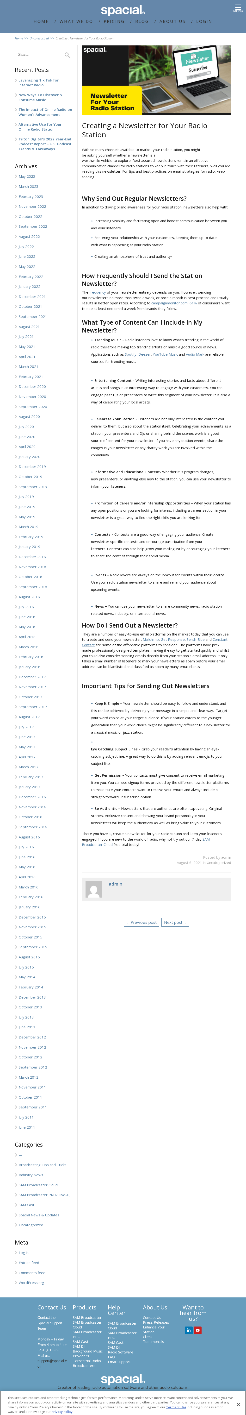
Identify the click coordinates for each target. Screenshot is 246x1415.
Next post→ (175, 922)
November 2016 (32, 807)
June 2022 (27, 256)
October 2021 (30, 306)
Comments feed (32, 1272)
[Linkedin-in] (189, 1330)
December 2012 (32, 1037)
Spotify (130, 354)
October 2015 (30, 937)
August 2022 (29, 236)
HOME (41, 21)
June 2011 (27, 1127)
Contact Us (152, 1317)
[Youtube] (198, 1330)
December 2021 (32, 296)
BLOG (142, 21)
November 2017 (32, 686)
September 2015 (33, 946)
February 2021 (31, 376)
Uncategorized (31, 1224)
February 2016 (31, 896)
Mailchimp (151, 639)
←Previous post (142, 922)
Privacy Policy (62, 1411)
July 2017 (26, 726)
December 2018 (32, 556)
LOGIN (204, 21)
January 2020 (29, 456)
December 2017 (32, 676)
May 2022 (27, 266)
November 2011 (32, 1087)
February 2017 (31, 776)
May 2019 (27, 516)
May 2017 (27, 746)
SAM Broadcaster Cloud (38, 1184)
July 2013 (26, 1017)
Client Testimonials (153, 1339)
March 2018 (28, 646)
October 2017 (30, 696)
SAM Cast (26, 1204)
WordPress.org (31, 1282)
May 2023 (27, 176)
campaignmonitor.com (169, 303)
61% (193, 303)
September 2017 (33, 706)
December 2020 (32, 386)
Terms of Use (176, 1407)
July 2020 (26, 426)
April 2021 (27, 356)
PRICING (114, 21)
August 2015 (29, 957)
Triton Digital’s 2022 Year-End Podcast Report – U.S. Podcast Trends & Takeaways (45, 144)
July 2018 (26, 606)
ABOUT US (173, 21)
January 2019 (29, 546)
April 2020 (27, 446)
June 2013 (27, 1027)
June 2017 (27, 736)
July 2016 (26, 846)
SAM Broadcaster (87, 1317)
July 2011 (26, 1117)
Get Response (173, 639)
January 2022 (29, 286)
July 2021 (26, 336)
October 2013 (30, 1007)
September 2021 (33, 316)
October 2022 (30, 216)
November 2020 (32, 396)
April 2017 (27, 757)
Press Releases (156, 1322)
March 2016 (28, 887)
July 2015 (26, 967)
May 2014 (27, 977)
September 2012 (33, 1067)
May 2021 (27, 346)
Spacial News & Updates (39, 1215)
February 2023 (31, 196)
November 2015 (32, 926)
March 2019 (28, 526)
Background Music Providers (88, 1353)
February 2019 (31, 536)
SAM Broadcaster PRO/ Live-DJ (44, 1194)
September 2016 (33, 826)
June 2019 (27, 506)
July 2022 (26, 246)
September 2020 (33, 406)
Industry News (31, 1174)
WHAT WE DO (76, 21)
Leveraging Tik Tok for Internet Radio (38, 83)
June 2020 (27, 436)
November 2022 (32, 206)
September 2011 (33, 1107)
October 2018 (30, 576)
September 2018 (33, 586)
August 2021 (29, 326)
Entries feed (29, 1262)
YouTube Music (165, 354)
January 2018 (29, 666)
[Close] (238, 1404)
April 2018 (27, 636)
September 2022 (33, 226)
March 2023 (28, 186)
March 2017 (28, 766)
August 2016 (29, 837)
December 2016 (32, 796)
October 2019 (30, 476)
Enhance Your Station (154, 1329)
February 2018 (31, 656)
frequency (97, 292)
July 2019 (26, 496)
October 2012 (30, 1057)
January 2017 (29, 786)
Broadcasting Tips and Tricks (43, 1164)
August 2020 (29, 416)
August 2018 (29, 596)
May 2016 (27, 866)
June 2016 (27, 857)
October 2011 (30, 1097)
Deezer (144, 354)
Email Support (119, 1361)
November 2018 (32, 566)
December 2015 (32, 917)
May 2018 (27, 626)
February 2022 (31, 276)
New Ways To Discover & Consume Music (40, 97)
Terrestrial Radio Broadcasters (87, 1363)
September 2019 (33, 486)
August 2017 (29, 716)
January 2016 (29, 907)
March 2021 (28, 366)
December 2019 (32, 466)
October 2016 (30, 816)
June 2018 (27, 616)
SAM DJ (79, 1346)
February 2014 (31, 987)
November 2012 (32, 1047)
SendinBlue (196, 639)
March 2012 (28, 1077)
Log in (24, 1252)
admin (226, 857)
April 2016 (27, 876)
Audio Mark (195, 354)
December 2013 (32, 997)
